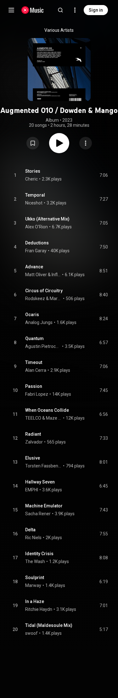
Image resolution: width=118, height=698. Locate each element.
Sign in (96, 10)
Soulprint (34, 577)
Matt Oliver (36, 274)
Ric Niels (33, 537)
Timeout (33, 362)
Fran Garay (36, 250)
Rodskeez (35, 298)
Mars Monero (56, 298)
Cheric (31, 178)
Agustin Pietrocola (43, 346)
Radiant (33, 434)
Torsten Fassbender (43, 465)
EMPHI (31, 489)
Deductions (37, 242)
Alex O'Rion (36, 226)
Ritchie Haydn (38, 609)
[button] (32, 143)
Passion (33, 386)
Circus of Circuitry (44, 290)
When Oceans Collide (47, 410)
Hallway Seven (40, 481)
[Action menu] (85, 143)
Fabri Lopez (36, 394)
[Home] (32, 10)
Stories (32, 171)
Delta (30, 529)
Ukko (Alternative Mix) (47, 218)
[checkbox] (103, 175)
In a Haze (34, 601)
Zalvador (34, 441)
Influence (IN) (56, 274)
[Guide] (11, 10)
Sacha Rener (38, 513)
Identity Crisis (39, 553)
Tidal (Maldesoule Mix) (48, 625)
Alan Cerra (35, 370)
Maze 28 (54, 418)
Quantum (34, 338)
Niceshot (33, 202)
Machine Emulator (44, 505)
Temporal (35, 195)
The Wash (35, 561)
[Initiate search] (60, 10)
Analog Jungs (39, 322)
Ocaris (32, 314)
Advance (34, 266)
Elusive (32, 458)
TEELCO (33, 418)
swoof (31, 633)
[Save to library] (33, 143)
